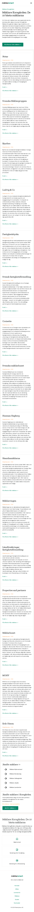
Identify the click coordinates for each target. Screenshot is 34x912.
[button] (31, 3)
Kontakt (17, 885)
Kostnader (17, 903)
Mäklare (17, 896)
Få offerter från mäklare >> (12, 44)
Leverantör (17, 892)
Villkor (17, 889)
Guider (17, 899)
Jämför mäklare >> (10, 808)
